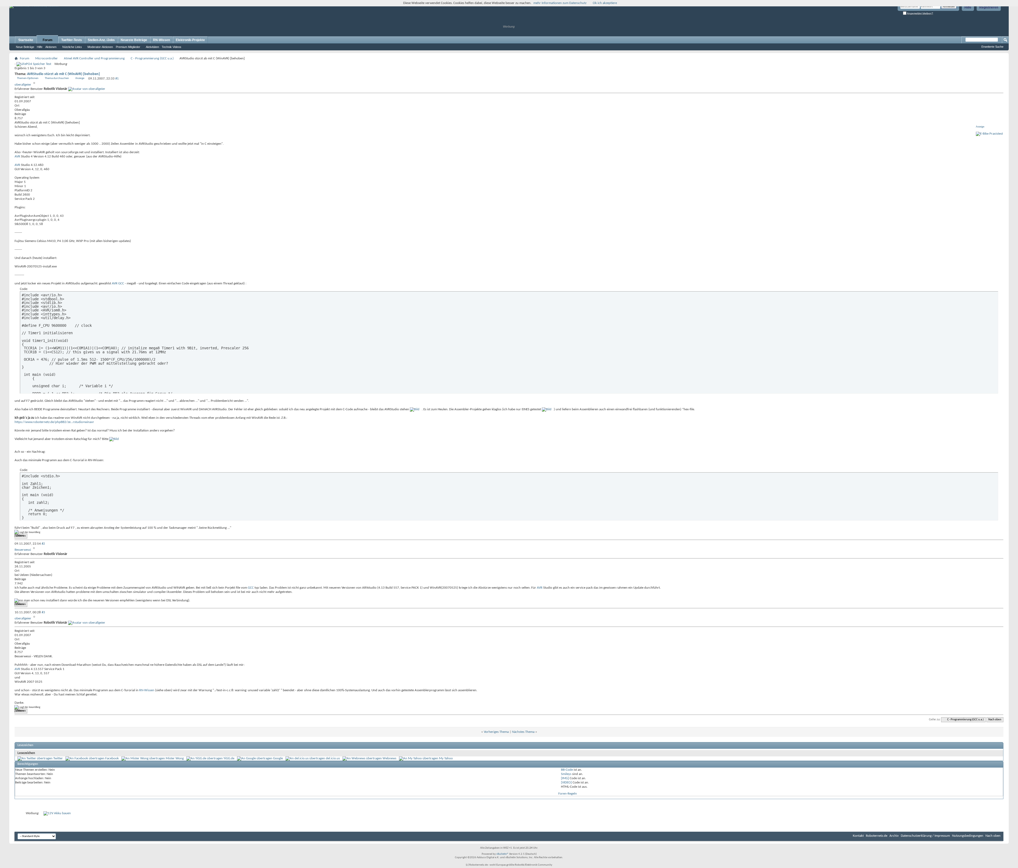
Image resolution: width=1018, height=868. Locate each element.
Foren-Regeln (567, 793)
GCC (121, 283)
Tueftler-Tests (71, 40)
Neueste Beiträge (134, 40)
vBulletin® (502, 854)
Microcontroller (46, 58)
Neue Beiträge (25, 47)
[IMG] (565, 778)
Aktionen (50, 47)
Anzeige (79, 78)
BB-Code (567, 770)
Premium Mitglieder (128, 47)
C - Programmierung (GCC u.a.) (152, 58)
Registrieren (988, 7)
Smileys (566, 774)
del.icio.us (333, 758)
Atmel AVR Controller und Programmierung (94, 58)
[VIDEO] (566, 782)
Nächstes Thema (523, 732)
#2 (43, 543)
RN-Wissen (161, 40)
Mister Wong (175, 758)
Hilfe (967, 7)
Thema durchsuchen (57, 78)
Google (278, 758)
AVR (17, 156)
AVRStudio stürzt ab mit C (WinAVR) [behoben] (63, 74)
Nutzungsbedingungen (967, 836)
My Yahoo (446, 758)
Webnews (389, 758)
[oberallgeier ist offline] (86, 89)
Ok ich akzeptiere (605, 3)
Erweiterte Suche (992, 46)
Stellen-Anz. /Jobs (101, 40)
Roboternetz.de (876, 836)
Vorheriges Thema (496, 732)
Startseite (25, 40)
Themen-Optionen (27, 78)
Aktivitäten (152, 47)
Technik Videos (171, 47)
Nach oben (994, 719)
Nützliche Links (72, 47)
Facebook (112, 758)
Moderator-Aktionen (100, 47)
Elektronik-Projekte (190, 40)
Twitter (58, 758)
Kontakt (858, 836)
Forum (47, 40)
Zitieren (21, 536)
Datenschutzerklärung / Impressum (925, 836)
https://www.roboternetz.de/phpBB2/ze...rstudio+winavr (54, 422)
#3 (43, 612)
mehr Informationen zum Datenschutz (559, 3)
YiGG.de (228, 758)
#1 (117, 78)
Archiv (894, 836)
